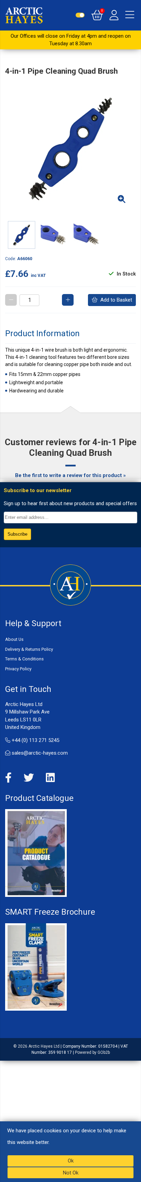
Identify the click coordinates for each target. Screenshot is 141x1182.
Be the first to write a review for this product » (70, 475)
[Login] (114, 15)
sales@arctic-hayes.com (39, 753)
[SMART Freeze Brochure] (36, 966)
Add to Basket (115, 300)
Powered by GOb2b (92, 1052)
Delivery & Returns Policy (29, 649)
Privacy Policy (18, 668)
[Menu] (129, 15)
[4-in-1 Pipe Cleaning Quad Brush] (70, 148)
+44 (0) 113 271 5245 (34, 740)
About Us (14, 639)
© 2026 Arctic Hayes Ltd (36, 1046)
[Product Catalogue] (36, 853)
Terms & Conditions (24, 658)
